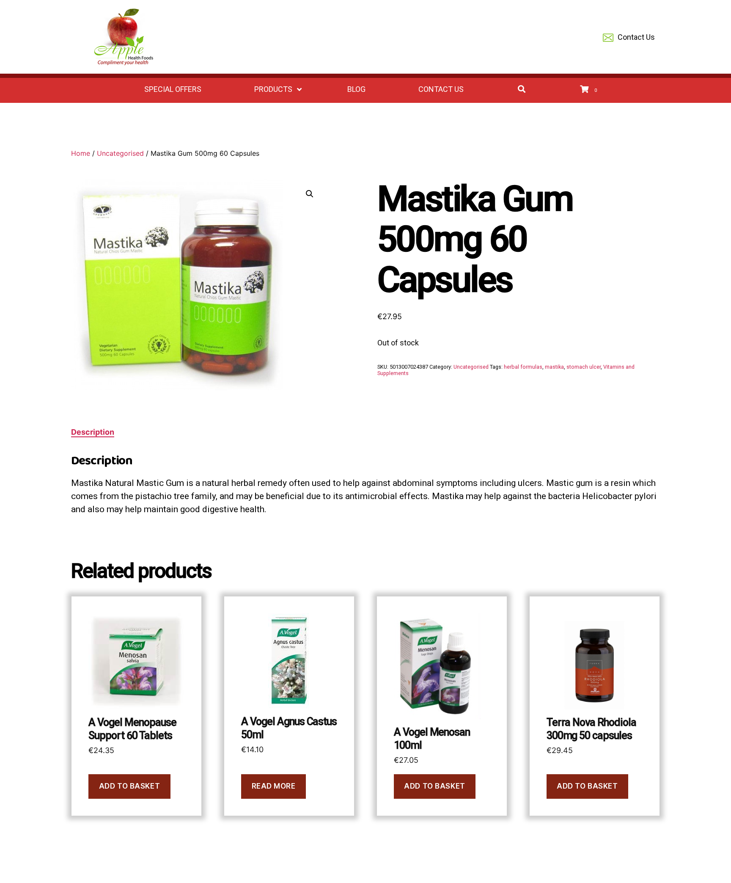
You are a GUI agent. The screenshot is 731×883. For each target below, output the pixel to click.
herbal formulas (523, 367)
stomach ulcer (583, 367)
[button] (309, 193)
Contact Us (636, 37)
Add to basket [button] (129, 786)
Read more (274, 786)
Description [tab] (92, 432)
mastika (554, 367)
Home (80, 153)
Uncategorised (120, 153)
